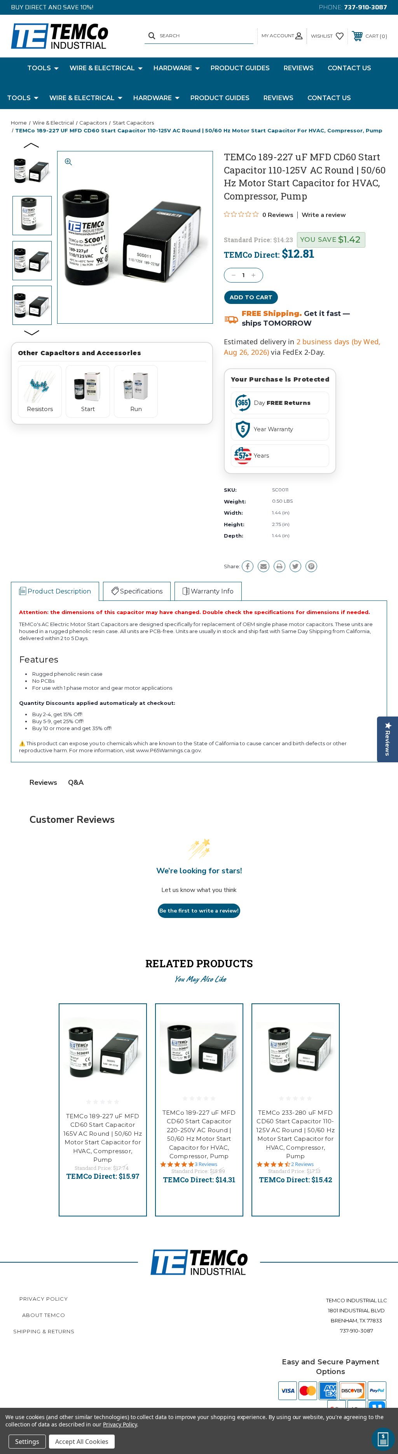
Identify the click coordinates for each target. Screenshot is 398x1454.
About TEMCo (43, 1315)
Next (32, 332)
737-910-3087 (365, 7)
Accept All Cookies (81, 1441)
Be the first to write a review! (199, 910)
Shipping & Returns (44, 1331)
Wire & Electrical (102, 68)
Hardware (173, 68)
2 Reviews (302, 1164)
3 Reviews (206, 1164)
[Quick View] (130, 1019)
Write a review (324, 215)
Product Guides (240, 68)
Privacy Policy (43, 1299)
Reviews (299, 68)
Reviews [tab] (43, 782)
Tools (39, 68)
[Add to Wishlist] (130, 1038)
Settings (27, 1441)
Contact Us (349, 68)
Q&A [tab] (76, 782)
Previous (32, 145)
